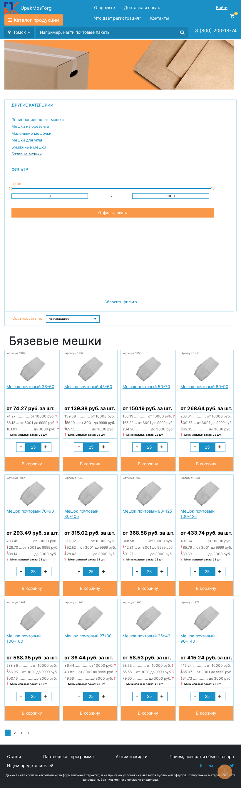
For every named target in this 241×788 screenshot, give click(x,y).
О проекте (104, 7)
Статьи (14, 756)
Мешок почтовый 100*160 (23, 638)
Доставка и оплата (143, 7)
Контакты (159, 18)
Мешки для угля (26, 140)
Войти (221, 7)
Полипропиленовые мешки (37, 119)
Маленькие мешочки (31, 133)
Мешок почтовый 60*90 (204, 386)
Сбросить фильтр (120, 301)
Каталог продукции (36, 20)
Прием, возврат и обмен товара (202, 756)
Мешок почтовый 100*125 (197, 514)
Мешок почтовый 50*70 (146, 386)
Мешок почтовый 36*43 (146, 635)
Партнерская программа (68, 756)
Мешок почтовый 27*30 (88, 635)
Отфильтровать (112, 212)
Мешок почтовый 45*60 (88, 386)
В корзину (32, 463)
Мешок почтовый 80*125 (147, 511)
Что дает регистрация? (117, 18)
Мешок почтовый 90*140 (197, 638)
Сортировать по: (27, 318)
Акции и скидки (131, 756)
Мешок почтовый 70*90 (30, 511)
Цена (16, 183)
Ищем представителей (30, 765)
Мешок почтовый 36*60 (30, 386)
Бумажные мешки (28, 147)
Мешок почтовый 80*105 (81, 514)
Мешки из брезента (30, 126)
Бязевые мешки (26, 153)
